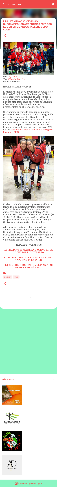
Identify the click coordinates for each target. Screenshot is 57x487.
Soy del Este (13, 76)
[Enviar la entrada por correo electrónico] (4, 274)
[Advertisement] (28, 341)
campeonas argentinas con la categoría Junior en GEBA (28, 130)
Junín (16, 277)
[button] (4, 35)
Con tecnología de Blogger (30, 483)
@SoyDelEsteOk (16, 79)
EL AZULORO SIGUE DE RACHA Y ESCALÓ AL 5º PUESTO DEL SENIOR (28, 258)
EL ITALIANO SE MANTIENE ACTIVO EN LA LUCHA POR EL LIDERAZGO (28, 251)
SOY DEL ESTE (14, 4)
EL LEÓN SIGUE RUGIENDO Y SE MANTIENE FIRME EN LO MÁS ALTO (28, 266)
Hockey (7, 277)
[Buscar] (53, 4)
